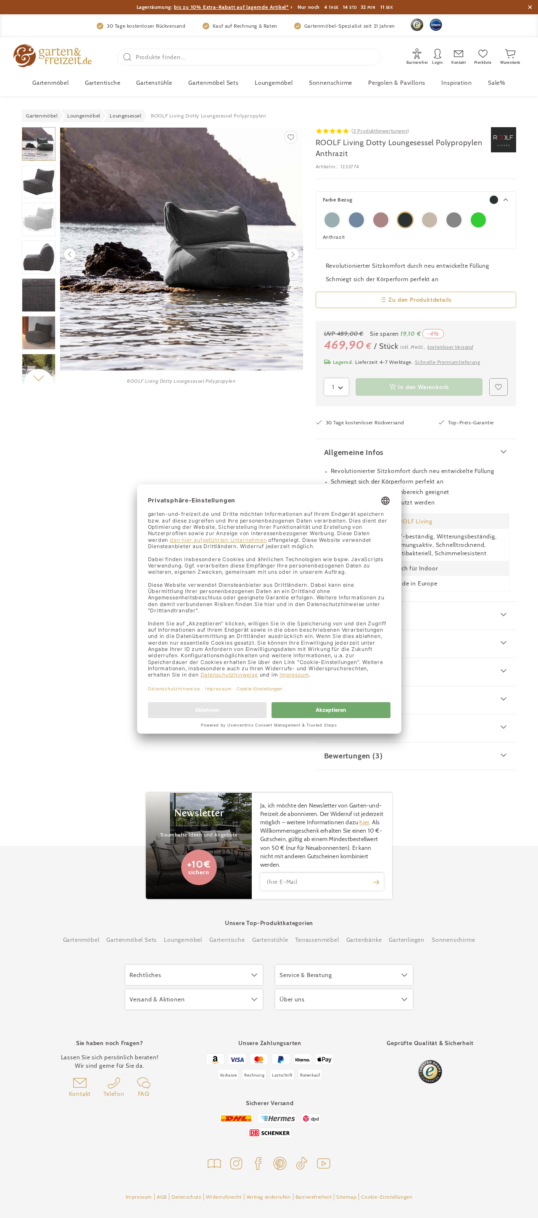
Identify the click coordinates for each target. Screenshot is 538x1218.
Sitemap (346, 1197)
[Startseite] (52, 57)
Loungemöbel (274, 82)
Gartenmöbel (81, 940)
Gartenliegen (407, 940)
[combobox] (336, 387)
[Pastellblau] (356, 220)
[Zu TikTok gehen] (302, 1164)
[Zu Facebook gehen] (258, 1164)
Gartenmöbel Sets (213, 82)
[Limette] (478, 220)
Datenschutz (186, 1197)
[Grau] (454, 220)
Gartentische (103, 82)
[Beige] (429, 220)
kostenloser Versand (450, 347)
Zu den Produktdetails (420, 299)
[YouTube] (323, 1164)
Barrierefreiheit (313, 1197)
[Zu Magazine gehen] (214, 1164)
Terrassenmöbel (317, 940)
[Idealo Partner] (436, 24)
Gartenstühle (154, 82)
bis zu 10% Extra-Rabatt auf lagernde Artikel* (231, 7)
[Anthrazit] (405, 220)
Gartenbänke (364, 940)
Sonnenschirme (330, 82)
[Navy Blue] (332, 220)
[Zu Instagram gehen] (236, 1164)
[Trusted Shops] (417, 24)
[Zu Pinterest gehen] (280, 1164)
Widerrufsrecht (223, 1197)
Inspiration (456, 82)
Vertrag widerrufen (268, 1197)
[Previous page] (70, 254)
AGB (162, 1197)
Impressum (139, 1197)
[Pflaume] (381, 220)
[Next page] (293, 254)
